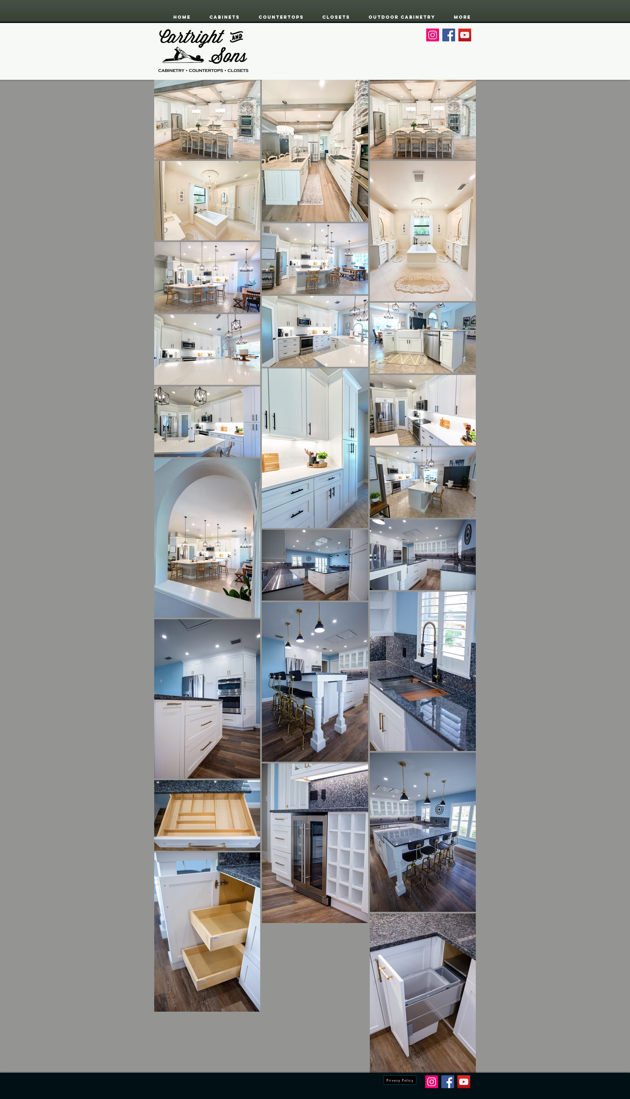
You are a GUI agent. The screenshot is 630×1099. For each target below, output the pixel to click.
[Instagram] (432, 35)
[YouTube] (464, 35)
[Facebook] (448, 35)
